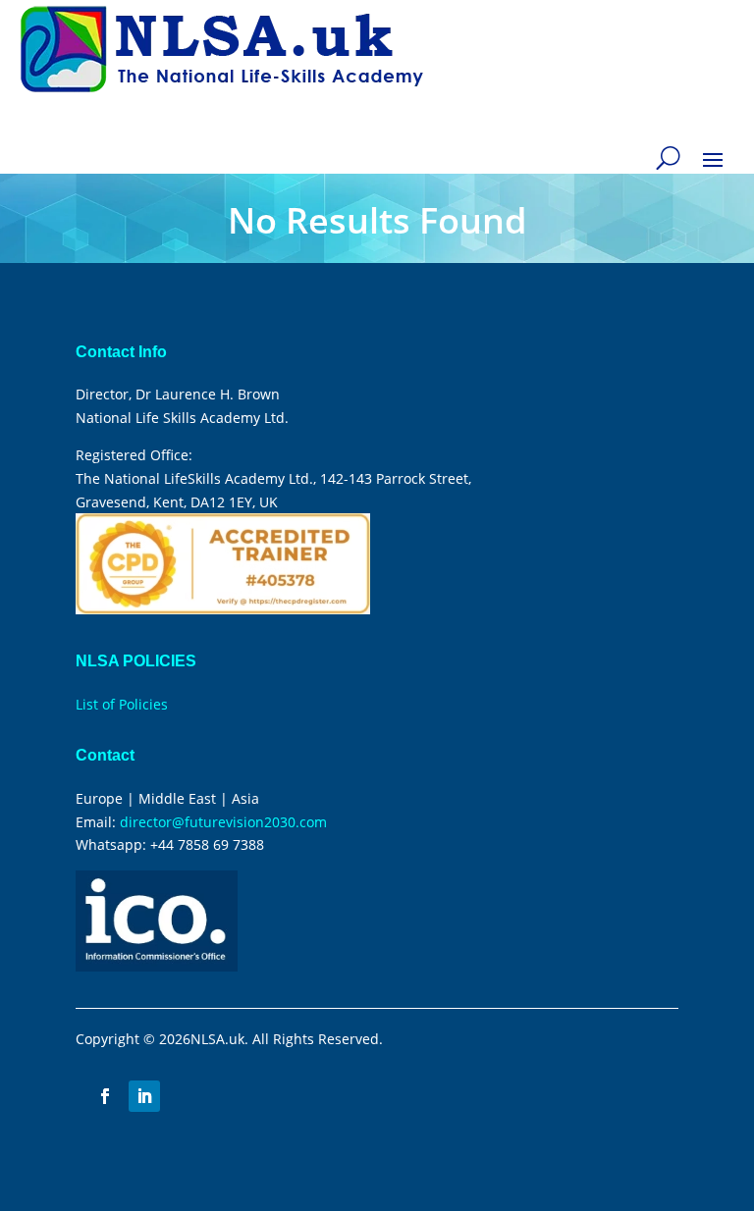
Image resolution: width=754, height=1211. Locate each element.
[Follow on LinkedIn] (144, 1096)
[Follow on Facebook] (105, 1096)
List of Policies (122, 704)
